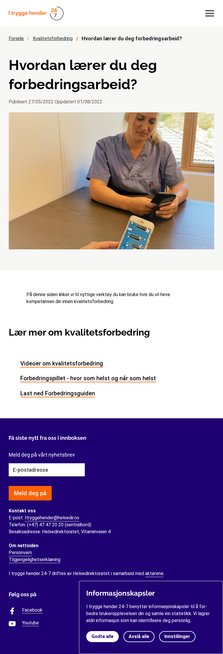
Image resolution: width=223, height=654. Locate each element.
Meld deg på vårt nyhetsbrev (42, 455)
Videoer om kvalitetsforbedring (61, 363)
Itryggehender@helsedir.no (52, 517)
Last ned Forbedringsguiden (57, 393)
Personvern (20, 552)
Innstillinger (177, 636)
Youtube (30, 623)
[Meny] (208, 13)
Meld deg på (30, 493)
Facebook (32, 610)
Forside (16, 38)
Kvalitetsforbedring (53, 38)
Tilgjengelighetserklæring (34, 559)
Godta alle (102, 636)
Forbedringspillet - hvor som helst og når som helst (88, 378)
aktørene (154, 573)
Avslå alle (139, 636)
